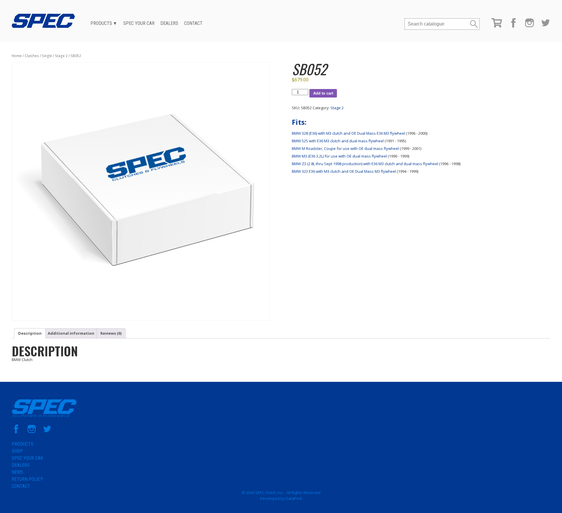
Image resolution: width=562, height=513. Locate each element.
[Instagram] (529, 26)
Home (17, 55)
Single (47, 55)
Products (101, 23)
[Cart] (496, 26)
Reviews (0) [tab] (110, 333)
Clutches (32, 55)
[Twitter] (545, 26)
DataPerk (294, 498)
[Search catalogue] (437, 24)
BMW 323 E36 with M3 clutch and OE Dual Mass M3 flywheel (344, 171)
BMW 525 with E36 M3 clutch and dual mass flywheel (338, 140)
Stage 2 (61, 55)
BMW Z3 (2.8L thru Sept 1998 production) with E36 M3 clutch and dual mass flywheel (365, 163)
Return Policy (27, 479)
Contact (193, 23)
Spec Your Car (139, 23)
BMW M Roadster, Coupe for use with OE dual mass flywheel (345, 148)
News (17, 472)
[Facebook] (513, 26)
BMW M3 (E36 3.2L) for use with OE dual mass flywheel (339, 156)
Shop (17, 451)
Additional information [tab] (71, 333)
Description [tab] (30, 333)
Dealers (169, 23)
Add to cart (323, 93)
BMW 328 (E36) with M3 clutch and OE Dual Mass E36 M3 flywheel (348, 133)
